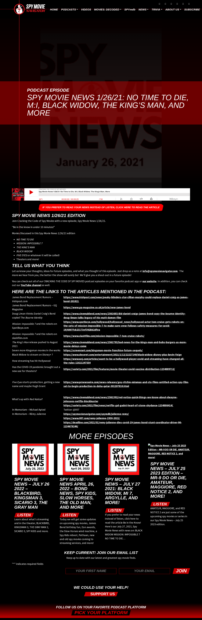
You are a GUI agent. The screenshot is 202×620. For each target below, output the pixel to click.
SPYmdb (129, 9)
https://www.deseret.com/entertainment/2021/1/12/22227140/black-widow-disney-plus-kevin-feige (122, 354)
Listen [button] (24, 515)
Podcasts (68, 9)
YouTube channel (31, 285)
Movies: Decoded (106, 9)
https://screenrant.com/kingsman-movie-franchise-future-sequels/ (103, 350)
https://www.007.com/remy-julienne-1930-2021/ (91, 418)
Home (54, 9)
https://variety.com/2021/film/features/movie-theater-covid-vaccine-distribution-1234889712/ (119, 369)
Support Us (102, 594)
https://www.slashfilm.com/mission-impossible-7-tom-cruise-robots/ (103, 336)
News (142, 9)
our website (149, 281)
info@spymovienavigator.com (160, 271)
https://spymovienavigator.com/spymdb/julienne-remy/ (96, 414)
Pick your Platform (101, 612)
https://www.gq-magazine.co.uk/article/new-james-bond (97, 307)
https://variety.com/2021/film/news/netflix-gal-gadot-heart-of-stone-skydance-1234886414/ (118, 405)
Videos (86, 9)
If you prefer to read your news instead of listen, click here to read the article (101, 207)
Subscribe (192, 9)
